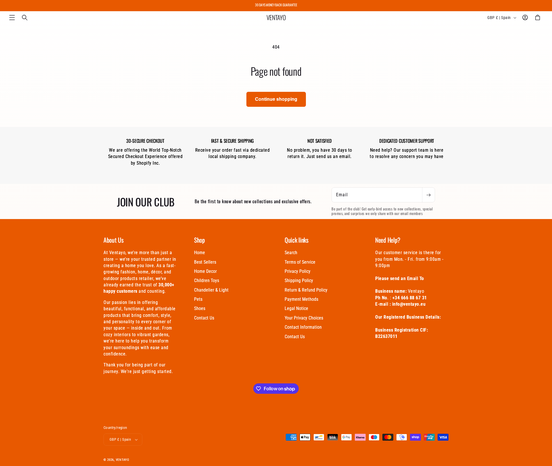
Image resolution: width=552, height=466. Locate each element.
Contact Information (303, 327)
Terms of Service (300, 262)
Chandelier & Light (211, 290)
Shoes (199, 308)
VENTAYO (122, 460)
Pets (198, 299)
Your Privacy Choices (304, 318)
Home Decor (205, 271)
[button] (12, 17)
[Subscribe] (428, 194)
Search (291, 252)
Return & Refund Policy (306, 290)
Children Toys (206, 280)
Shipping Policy (299, 280)
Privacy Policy (297, 271)
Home (199, 252)
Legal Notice (296, 308)
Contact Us (204, 318)
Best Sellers (205, 262)
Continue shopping (276, 99)
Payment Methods (301, 299)
